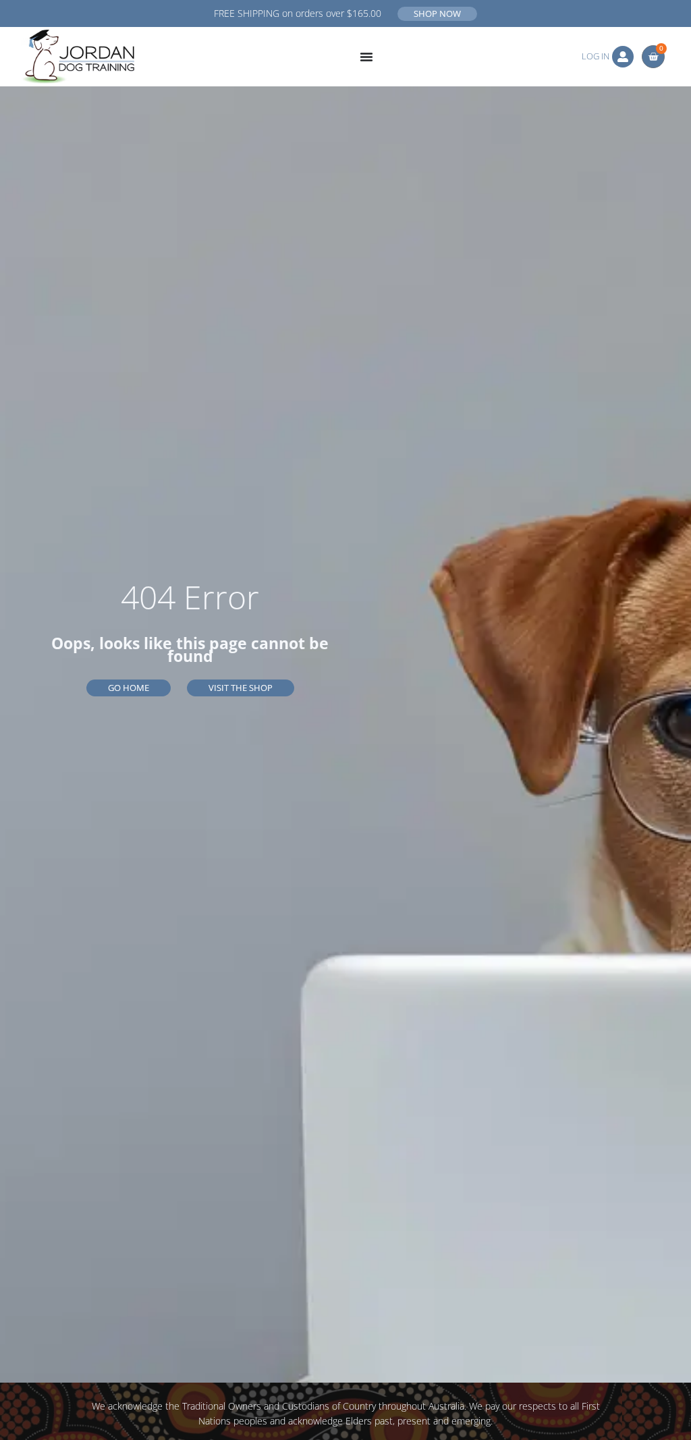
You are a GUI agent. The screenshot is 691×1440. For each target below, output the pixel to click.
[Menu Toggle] (366, 56)
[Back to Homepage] (77, 57)
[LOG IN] (623, 56)
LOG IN (595, 56)
